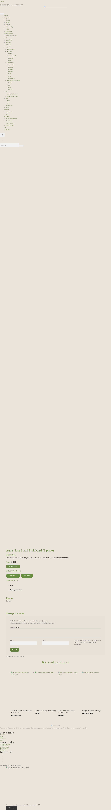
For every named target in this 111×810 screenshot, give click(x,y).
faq (5, 127)
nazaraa (8, 24)
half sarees (11, 78)
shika (7, 29)
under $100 (9, 40)
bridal (10, 53)
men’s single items (12, 96)
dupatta (10, 89)
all (6, 38)
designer (10, 58)
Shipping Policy (4, 747)
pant (9, 87)
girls (8, 101)
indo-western (11, 49)
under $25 (8, 45)
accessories (9, 105)
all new (8, 20)
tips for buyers (10, 123)
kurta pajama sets (12, 94)
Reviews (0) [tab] (57, 590)
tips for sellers (10, 125)
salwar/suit (10, 62)
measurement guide (11, 118)
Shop (1, 736)
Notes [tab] (12, 586)
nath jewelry (9, 27)
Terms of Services (5, 744)
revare (2, 1)
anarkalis (11, 65)
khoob (7, 22)
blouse (10, 83)
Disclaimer (3, 750)
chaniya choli (12, 56)
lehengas (9, 51)
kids (7, 98)
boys (8, 103)
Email (44, 640)
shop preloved (8, 33)
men (7, 92)
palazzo (10, 67)
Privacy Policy (4, 745)
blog (7, 114)
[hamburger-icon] (2, 14)
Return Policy (4, 748)
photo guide (9, 121)
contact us (7, 130)
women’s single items (13, 80)
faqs (1, 737)
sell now (6, 116)
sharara (10, 71)
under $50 (8, 42)
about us (6, 109)
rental (7, 107)
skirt (9, 85)
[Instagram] (4, 756)
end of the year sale (11, 36)
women (8, 47)
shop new (7, 18)
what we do (9, 112)
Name (12, 640)
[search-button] (21, 146)
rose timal (9, 31)
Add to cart (13, 566)
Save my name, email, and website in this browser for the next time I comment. (87, 642)
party (10, 60)
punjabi (10, 69)
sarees (9, 76)
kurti (9, 74)
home (6, 15)
